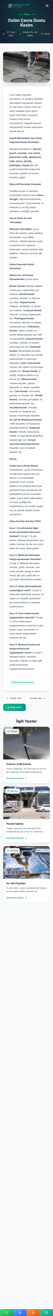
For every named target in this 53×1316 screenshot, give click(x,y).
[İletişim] (46, 1312)
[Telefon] (19, 1312)
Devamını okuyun (15, 778)
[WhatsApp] (6, 1312)
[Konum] (33, 1312)
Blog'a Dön (16, 707)
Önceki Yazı (15, 698)
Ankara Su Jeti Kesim (30, 34)
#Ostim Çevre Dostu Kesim (22, 682)
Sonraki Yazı (36, 698)
